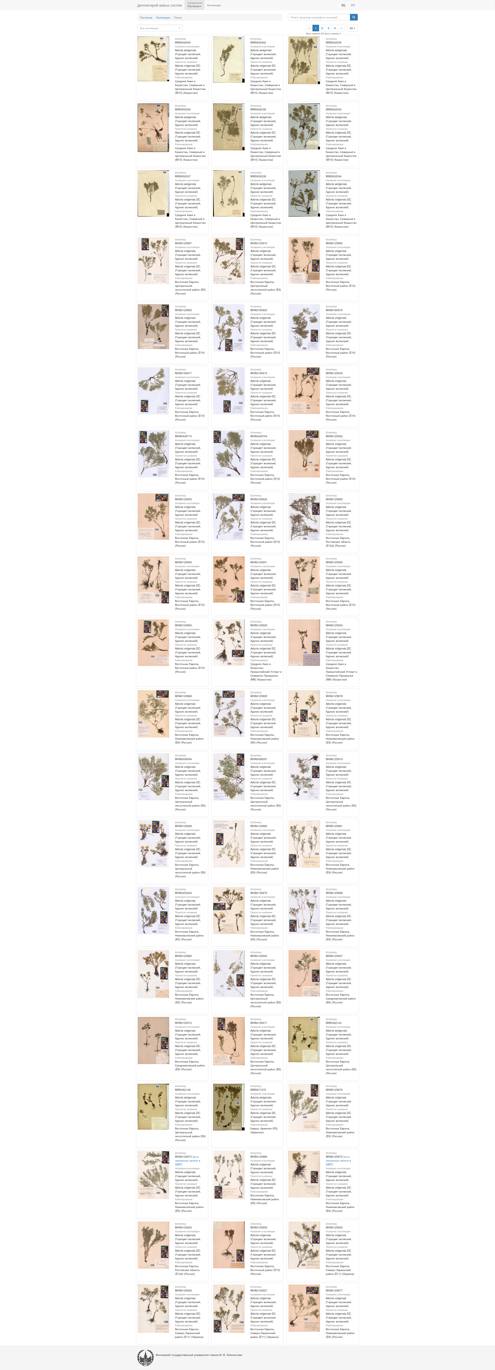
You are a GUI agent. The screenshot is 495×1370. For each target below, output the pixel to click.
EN (353, 5)
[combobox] (160, 28)
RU (343, 5)
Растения (146, 17)
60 (352, 28)
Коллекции (214, 5)
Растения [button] (194, 6)
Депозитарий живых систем (159, 5)
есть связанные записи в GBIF (187, 1160)
